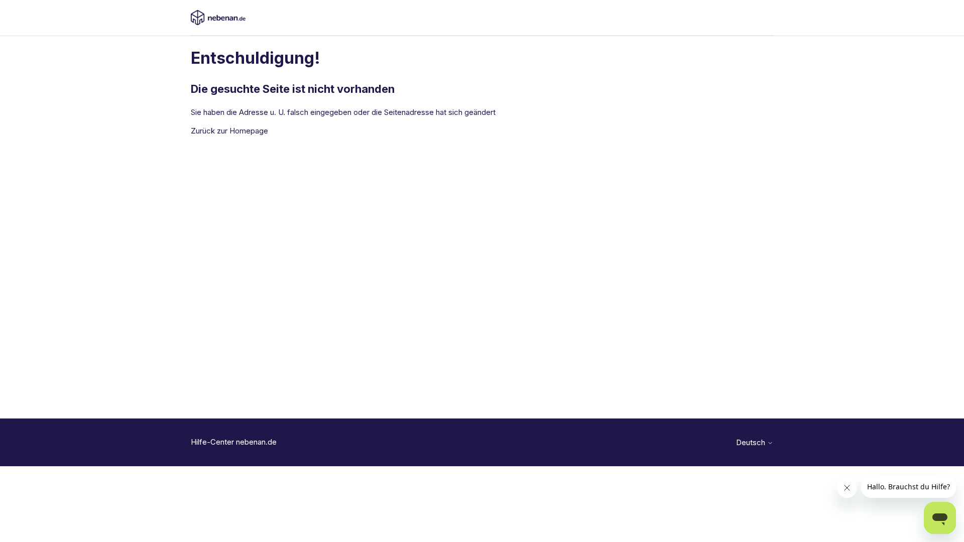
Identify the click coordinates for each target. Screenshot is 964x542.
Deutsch (751, 442)
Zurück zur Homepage (229, 131)
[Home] (218, 17)
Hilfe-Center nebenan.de (234, 442)
